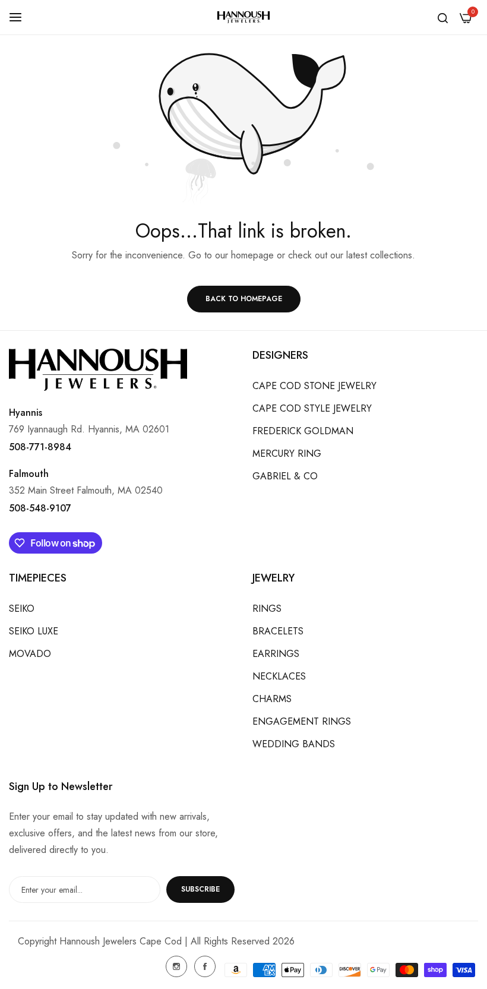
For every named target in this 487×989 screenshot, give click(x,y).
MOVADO (30, 654)
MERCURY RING (286, 453)
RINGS (267, 608)
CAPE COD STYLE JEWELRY (312, 408)
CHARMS (272, 699)
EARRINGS (275, 654)
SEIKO (21, 608)
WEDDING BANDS (293, 744)
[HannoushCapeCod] (243, 17)
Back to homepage (243, 298)
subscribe (200, 889)
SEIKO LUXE (33, 631)
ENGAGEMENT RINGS (301, 721)
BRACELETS (277, 631)
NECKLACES (279, 676)
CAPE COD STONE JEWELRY (314, 386)
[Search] (443, 17)
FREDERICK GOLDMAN (302, 431)
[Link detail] (176, 966)
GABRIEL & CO (285, 476)
